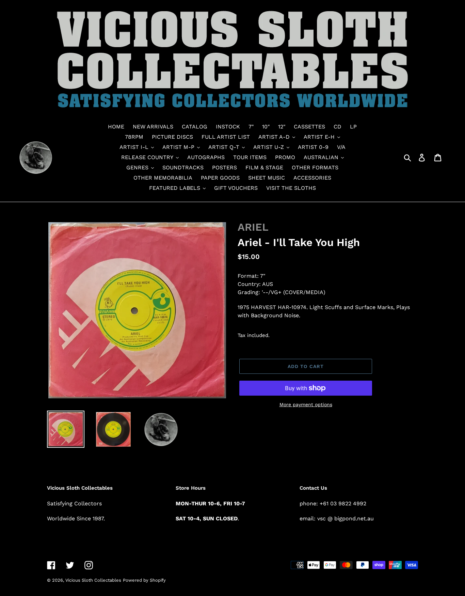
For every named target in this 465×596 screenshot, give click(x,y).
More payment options (305, 404)
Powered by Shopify (144, 580)
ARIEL (253, 227)
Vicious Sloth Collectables (93, 580)
